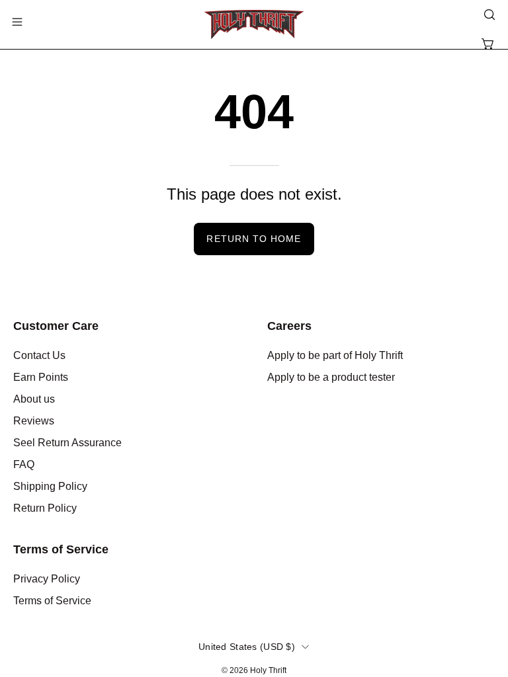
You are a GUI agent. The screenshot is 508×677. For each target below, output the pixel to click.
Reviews (33, 420)
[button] (488, 14)
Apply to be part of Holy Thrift (335, 355)
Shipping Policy (50, 486)
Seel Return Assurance (67, 442)
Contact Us (39, 355)
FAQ (23, 464)
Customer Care (56, 326)
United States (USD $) (246, 646)
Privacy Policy (46, 578)
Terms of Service (60, 549)
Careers (289, 326)
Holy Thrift (268, 670)
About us (34, 399)
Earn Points (40, 377)
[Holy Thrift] (254, 24)
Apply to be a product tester (331, 377)
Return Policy (45, 508)
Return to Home (253, 238)
